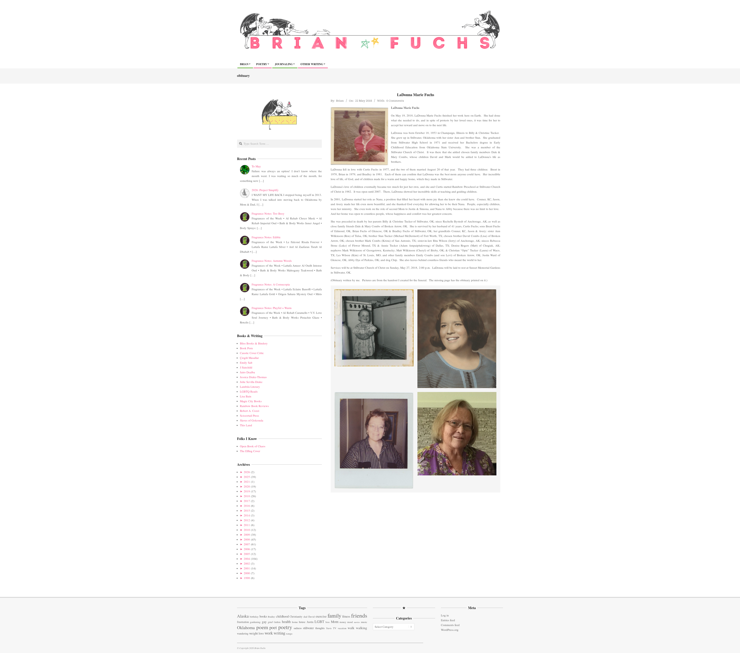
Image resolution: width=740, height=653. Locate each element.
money (343, 622)
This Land (246, 425)
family (334, 615)
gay (264, 621)
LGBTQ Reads (249, 391)
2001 (247, 568)
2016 (247, 506)
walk (351, 627)
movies (357, 622)
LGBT (319, 621)
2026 (247, 472)
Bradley (271, 616)
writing (279, 633)
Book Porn (246, 348)
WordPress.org (449, 630)
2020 (247, 486)
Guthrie (277, 622)
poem (262, 627)
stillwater (308, 628)
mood (350, 622)
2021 (247, 481)
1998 (247, 578)
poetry (285, 627)
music (364, 622)
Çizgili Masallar (249, 358)
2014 (247, 515)
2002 (247, 563)
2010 (247, 530)
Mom (334, 621)
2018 (247, 496)
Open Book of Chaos (252, 446)
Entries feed (448, 620)
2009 (247, 534)
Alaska (243, 616)
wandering (242, 633)
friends (359, 615)
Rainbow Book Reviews (254, 406)
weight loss (256, 633)
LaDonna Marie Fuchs (415, 94)
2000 (247, 573)
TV (334, 628)
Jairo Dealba (247, 372)
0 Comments (395, 100)
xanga (289, 633)
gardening (255, 622)
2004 (247, 559)
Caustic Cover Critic (252, 353)
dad (305, 616)
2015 (247, 510)
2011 (247, 525)
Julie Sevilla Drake (251, 382)
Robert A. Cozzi (249, 411)
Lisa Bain (245, 396)
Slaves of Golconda (251, 420)
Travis (328, 628)
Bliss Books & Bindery (254, 343)
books (263, 616)
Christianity (296, 616)
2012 (247, 520)
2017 (247, 501)
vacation (342, 628)
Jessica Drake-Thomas (253, 377)
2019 (247, 491)
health (286, 621)
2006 (247, 549)
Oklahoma (246, 627)
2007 (247, 544)
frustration (243, 622)
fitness (346, 616)
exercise (321, 616)
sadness (298, 628)
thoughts (320, 628)
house (302, 622)
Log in (445, 615)
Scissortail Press (249, 415)
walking (361, 628)
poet (273, 627)
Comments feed (450, 625)
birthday (254, 616)
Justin (310, 622)
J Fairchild (246, 367)
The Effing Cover (250, 451)
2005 (247, 554)
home (295, 622)
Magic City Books (251, 401)
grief (270, 622)
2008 (247, 539)
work (269, 633)
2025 (247, 477)
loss (327, 622)
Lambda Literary (250, 387)
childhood (282, 616)
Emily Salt (246, 362)
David (311, 616)
